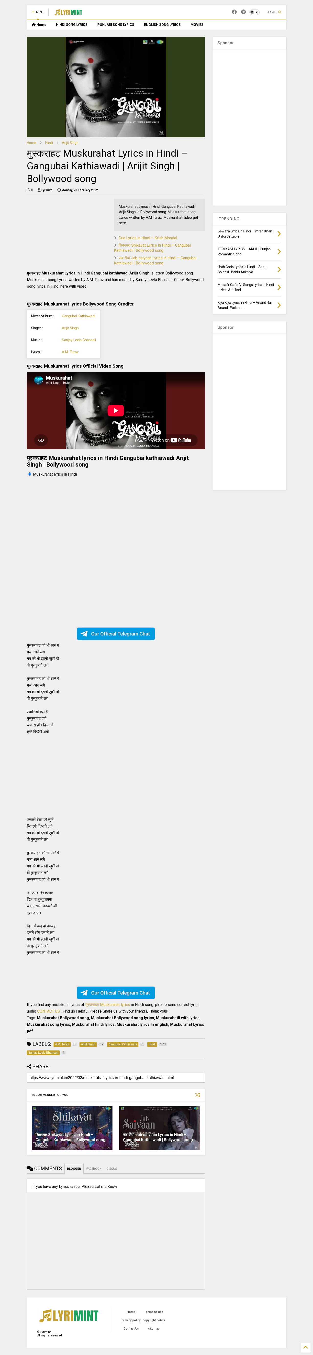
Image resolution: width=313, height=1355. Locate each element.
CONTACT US (48, 1011)
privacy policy (131, 1320)
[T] (243, 12)
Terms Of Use (154, 1312)
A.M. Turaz (70, 352)
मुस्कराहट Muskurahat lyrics (108, 1004)
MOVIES (196, 25)
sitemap (153, 1328)
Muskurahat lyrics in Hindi (55, 474)
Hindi (49, 143)
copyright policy (154, 1320)
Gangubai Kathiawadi (78, 316)
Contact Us (131, 1328)
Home (41, 25)
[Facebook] (234, 12)
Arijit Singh (70, 143)
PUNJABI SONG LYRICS (115, 25)
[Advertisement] (68, 233)
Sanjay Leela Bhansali (79, 340)
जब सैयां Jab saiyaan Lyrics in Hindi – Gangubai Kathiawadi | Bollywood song (155, 260)
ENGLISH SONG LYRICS (162, 25)
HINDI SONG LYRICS (72, 25)
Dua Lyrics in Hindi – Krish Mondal (148, 238)
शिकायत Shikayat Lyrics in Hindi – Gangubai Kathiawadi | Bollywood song (152, 248)
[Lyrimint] (68, 13)
